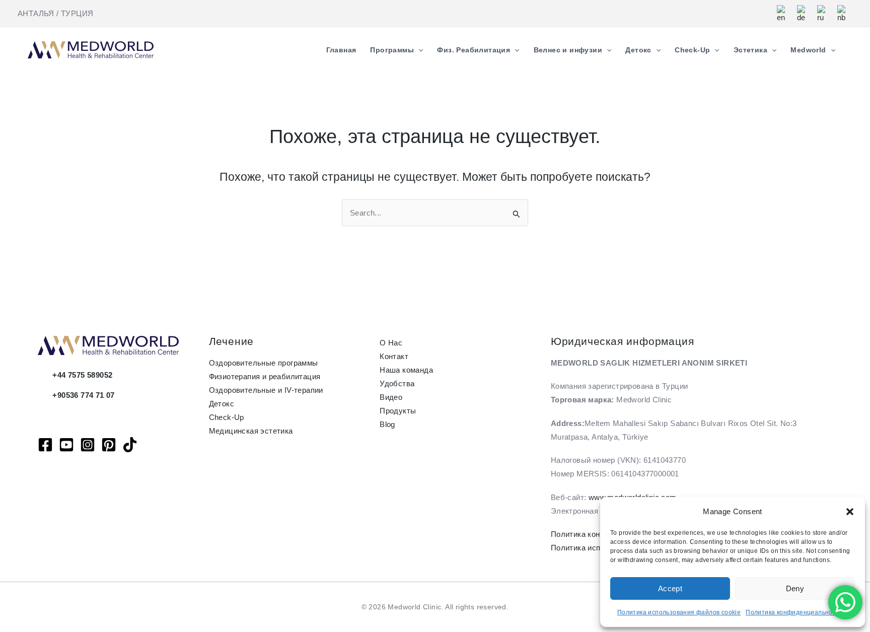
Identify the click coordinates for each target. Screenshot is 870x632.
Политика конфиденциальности (794, 612)
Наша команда (406, 370)
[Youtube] (66, 444)
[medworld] (108, 444)
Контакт (394, 356)
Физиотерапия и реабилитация (265, 376)
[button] (850, 512)
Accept (670, 588)
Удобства (397, 383)
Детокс (221, 403)
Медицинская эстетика (251, 431)
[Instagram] (87, 444)
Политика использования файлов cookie (679, 612)
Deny (795, 588)
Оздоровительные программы (263, 363)
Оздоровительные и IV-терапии (266, 390)
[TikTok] (129, 444)
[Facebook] (45, 444)
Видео (391, 397)
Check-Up (226, 417)
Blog (387, 424)
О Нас (391, 342)
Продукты (398, 410)
